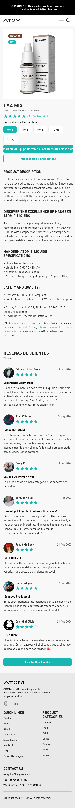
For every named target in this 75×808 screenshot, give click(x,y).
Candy (46, 754)
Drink (46, 733)
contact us (13, 768)
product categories (53, 714)
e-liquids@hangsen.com (16, 774)
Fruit (45, 727)
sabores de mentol (49, 327)
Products (8, 718)
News (6, 723)
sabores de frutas (25, 327)
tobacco (47, 722)
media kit (8, 745)
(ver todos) (42, 116)
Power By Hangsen (13, 756)
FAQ (5, 750)
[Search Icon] (68, 20)
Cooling (47, 743)
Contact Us (9, 734)
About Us (8, 728)
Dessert (47, 738)
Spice (46, 749)
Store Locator (11, 739)
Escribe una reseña (37, 662)
